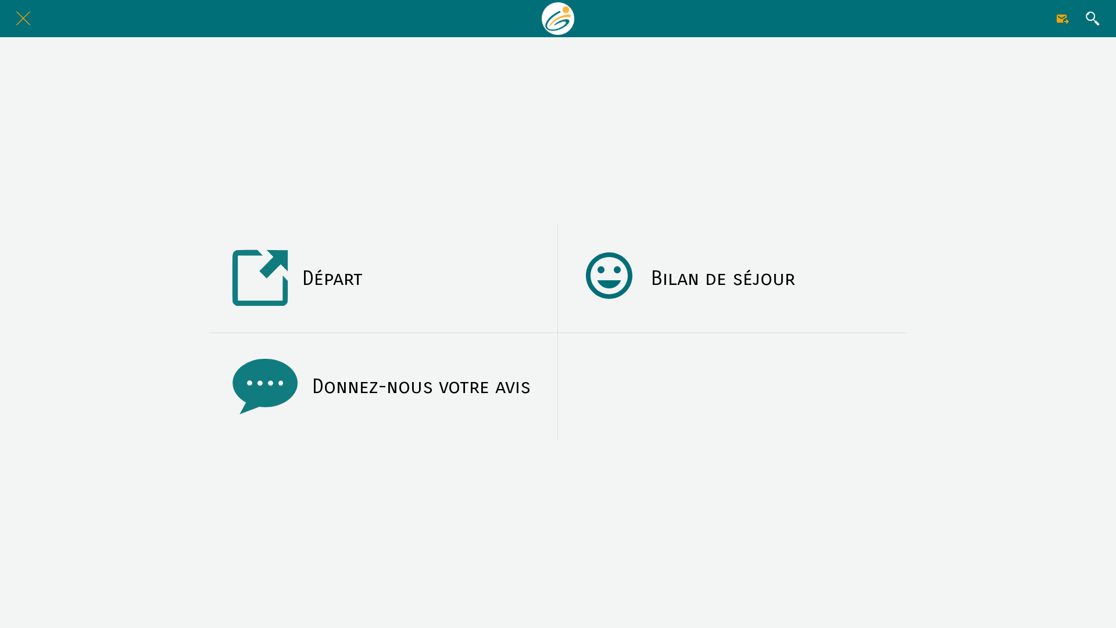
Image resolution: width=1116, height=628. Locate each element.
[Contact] (1062, 19)
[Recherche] (1093, 19)
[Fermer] (23, 19)
